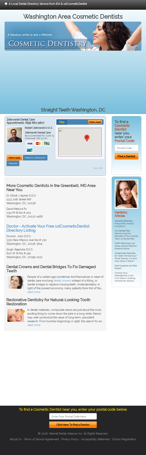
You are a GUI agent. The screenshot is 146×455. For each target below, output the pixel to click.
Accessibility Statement (95, 439)
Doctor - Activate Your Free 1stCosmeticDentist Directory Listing (48, 228)
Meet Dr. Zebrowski (35, 157)
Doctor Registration (124, 439)
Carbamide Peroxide (125, 253)
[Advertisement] (73, 79)
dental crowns (62, 280)
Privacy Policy (70, 439)
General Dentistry (124, 221)
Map (62, 122)
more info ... (98, 168)
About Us (15, 439)
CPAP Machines (123, 243)
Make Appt (14, 157)
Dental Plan (124, 230)
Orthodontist (121, 275)
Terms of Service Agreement (41, 439)
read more (33, 292)
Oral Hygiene (121, 265)
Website (13, 163)
